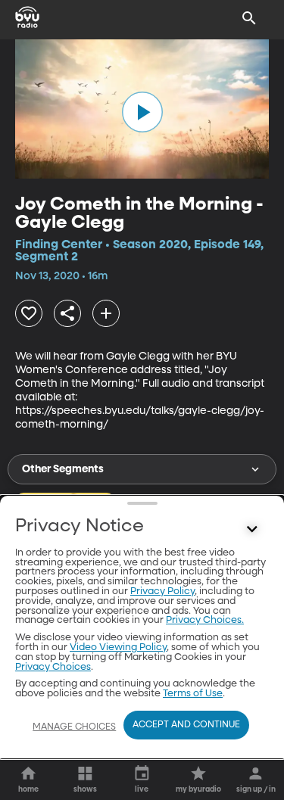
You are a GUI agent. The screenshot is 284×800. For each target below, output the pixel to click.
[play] (142, 112)
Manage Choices (74, 727)
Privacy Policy (162, 591)
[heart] (28, 313)
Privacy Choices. (205, 620)
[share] (67, 313)
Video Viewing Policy (118, 647)
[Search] (249, 18)
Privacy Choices (53, 667)
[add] (106, 313)
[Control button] (252, 530)
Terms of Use (193, 694)
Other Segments (63, 469)
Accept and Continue (186, 725)
